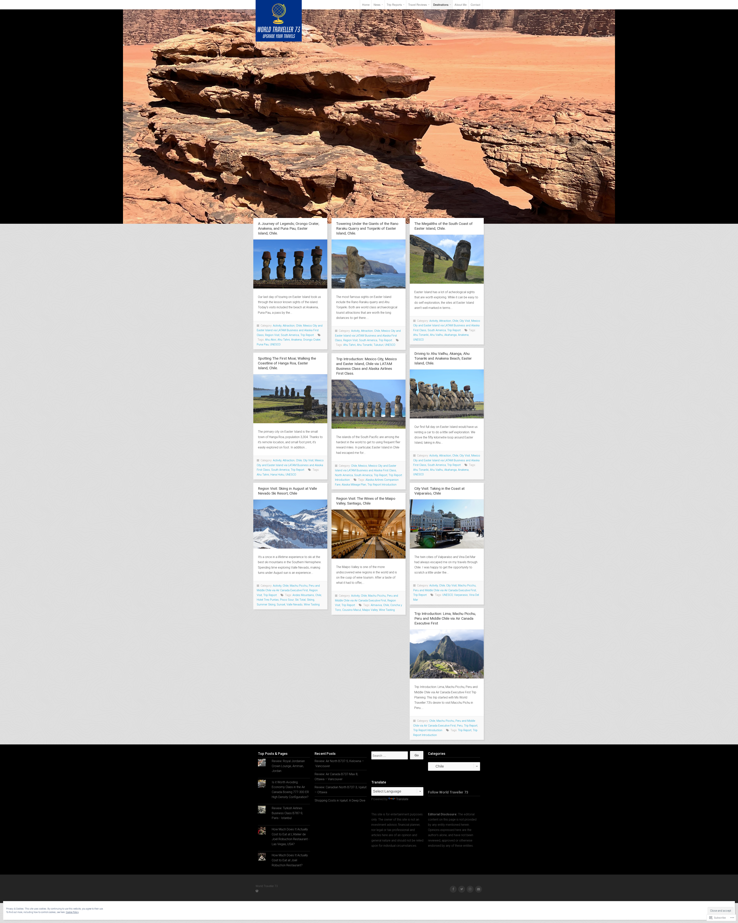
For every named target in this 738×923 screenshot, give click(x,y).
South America (290, 335)
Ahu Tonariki (364, 345)
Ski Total (300, 599)
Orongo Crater (311, 339)
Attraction (289, 325)
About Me (461, 4)
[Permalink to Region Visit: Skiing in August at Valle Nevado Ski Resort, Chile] (290, 524)
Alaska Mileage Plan (354, 484)
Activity (277, 325)
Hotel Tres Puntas (268, 599)
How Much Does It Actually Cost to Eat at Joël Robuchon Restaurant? (290, 860)
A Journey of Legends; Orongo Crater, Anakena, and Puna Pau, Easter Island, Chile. (288, 228)
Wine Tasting (312, 604)
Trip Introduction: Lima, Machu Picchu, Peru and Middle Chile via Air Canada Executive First (445, 618)
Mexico (362, 465)
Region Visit (272, 335)
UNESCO (275, 344)
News (377, 4)
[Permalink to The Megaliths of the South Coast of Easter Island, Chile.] (447, 259)
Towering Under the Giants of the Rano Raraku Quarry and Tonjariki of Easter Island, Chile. (367, 228)
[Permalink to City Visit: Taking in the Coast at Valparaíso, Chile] (447, 523)
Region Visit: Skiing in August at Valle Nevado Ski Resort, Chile (287, 491)
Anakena (296, 339)
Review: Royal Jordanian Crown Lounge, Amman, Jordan (288, 766)
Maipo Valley (370, 610)
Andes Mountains (303, 595)
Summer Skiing (266, 604)
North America (344, 475)
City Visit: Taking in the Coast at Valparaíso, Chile (439, 491)
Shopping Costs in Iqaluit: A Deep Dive (340, 800)
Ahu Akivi (270, 339)
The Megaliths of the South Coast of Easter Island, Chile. (443, 226)
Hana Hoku (277, 474)
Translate (402, 799)
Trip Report (307, 335)
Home (365, 4)
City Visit (465, 321)
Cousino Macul (351, 610)
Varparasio (461, 595)
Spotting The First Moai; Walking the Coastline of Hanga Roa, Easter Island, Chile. (287, 363)
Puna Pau (263, 344)
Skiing (310, 599)
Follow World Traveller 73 (448, 792)
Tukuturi (378, 345)
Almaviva (376, 605)
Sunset (281, 604)
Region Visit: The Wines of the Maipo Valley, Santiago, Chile (365, 501)
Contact (475, 4)
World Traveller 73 (279, 21)
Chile (299, 325)
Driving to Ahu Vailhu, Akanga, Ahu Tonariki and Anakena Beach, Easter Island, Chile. (443, 358)
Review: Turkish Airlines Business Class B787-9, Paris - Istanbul (287, 813)
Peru (460, 725)
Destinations (440, 4)
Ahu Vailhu (436, 335)
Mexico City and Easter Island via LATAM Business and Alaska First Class (289, 330)
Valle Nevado (295, 604)
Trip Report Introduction (381, 484)
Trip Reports (394, 4)
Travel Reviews (417, 4)
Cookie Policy (72, 912)
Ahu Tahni (284, 339)
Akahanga (450, 335)
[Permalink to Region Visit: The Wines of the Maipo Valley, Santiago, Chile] (369, 534)
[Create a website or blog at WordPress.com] (257, 891)
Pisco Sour (287, 599)
